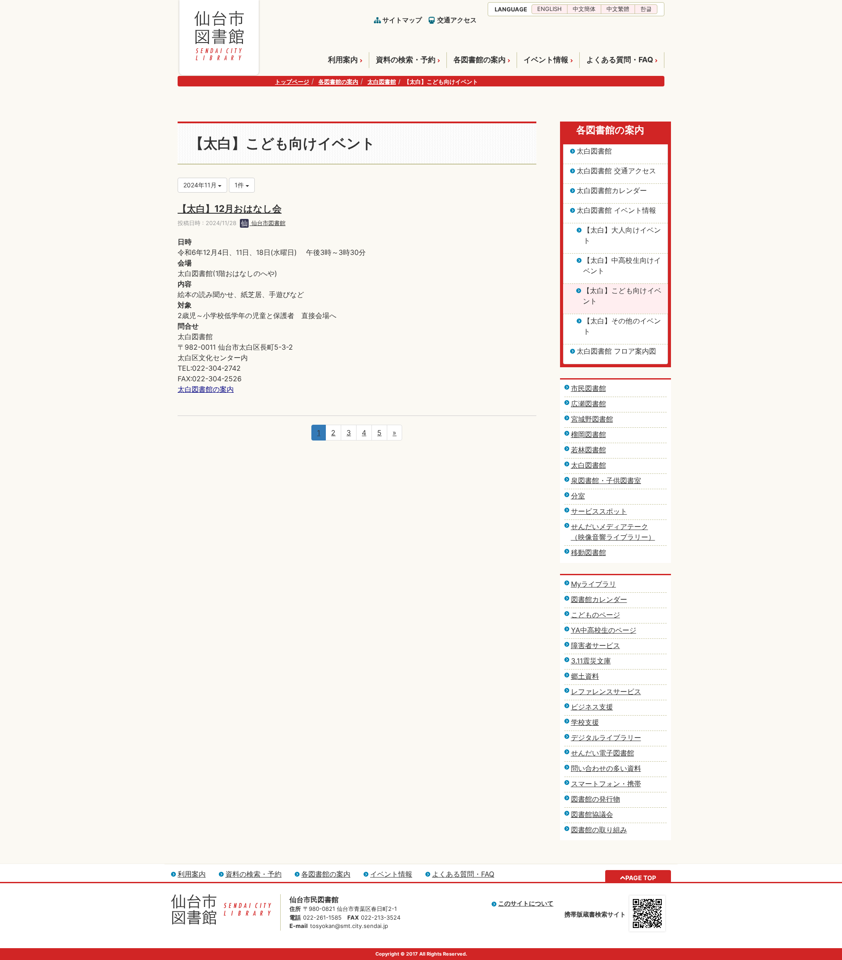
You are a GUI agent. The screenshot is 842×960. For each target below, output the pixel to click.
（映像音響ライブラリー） (613, 537)
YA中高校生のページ (603, 630)
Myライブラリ (593, 584)
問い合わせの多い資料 (606, 768)
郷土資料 (585, 676)
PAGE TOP (640, 877)
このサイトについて (525, 903)
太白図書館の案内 (206, 389)
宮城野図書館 (592, 419)
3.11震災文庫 (591, 660)
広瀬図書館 (588, 403)
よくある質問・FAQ (619, 59)
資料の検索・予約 (405, 59)
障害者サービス (595, 645)
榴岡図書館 (588, 434)
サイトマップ (402, 20)
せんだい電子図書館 (602, 753)
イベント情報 (546, 59)
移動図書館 (588, 552)
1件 (240, 185)
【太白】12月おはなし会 (230, 208)
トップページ (292, 81)
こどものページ (595, 614)
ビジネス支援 (592, 706)
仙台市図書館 (267, 222)
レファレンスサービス (606, 691)
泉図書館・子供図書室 (606, 480)
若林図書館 (588, 449)
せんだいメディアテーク (609, 526)
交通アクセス (457, 20)
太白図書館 (381, 81)
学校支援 (585, 722)
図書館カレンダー (599, 599)
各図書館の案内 (479, 59)
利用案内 (343, 59)
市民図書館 (588, 388)
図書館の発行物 (595, 799)
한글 (646, 8)
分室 (578, 495)
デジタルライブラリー (606, 737)
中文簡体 (584, 8)
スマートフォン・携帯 (606, 783)
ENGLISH (549, 8)
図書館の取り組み (599, 829)
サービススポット (599, 511)
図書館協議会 (592, 814)
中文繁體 (618, 8)
